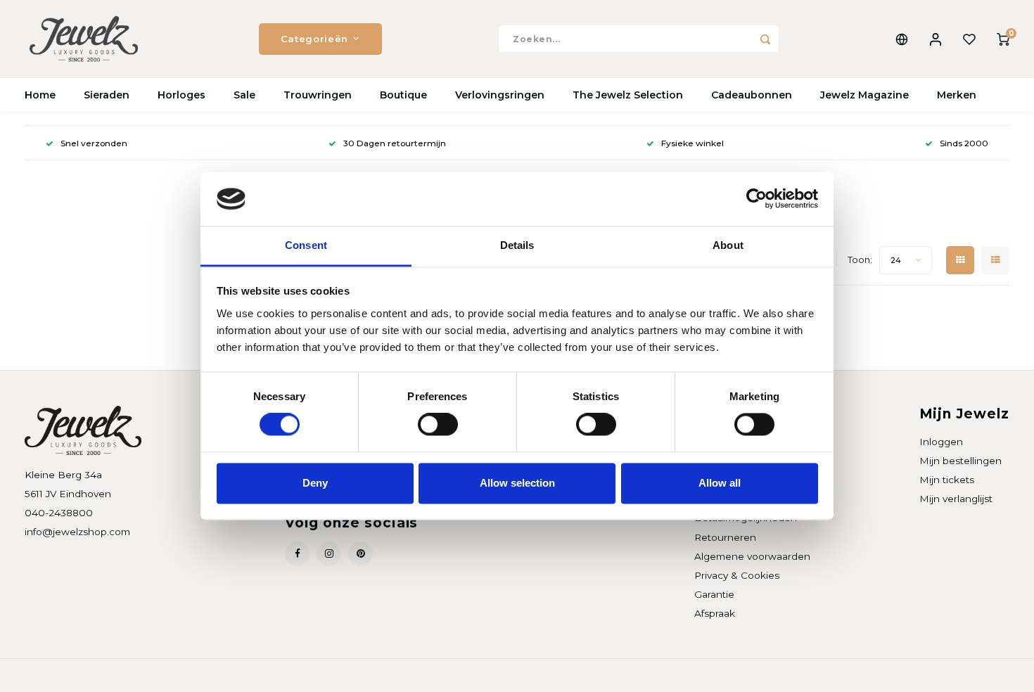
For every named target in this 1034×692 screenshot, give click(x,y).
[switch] (438, 425)
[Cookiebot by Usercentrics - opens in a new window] (756, 199)
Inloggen (941, 441)
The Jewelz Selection (628, 95)
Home (40, 95)
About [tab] (728, 245)
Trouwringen (317, 95)
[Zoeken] (765, 39)
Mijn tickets (946, 479)
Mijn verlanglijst (955, 498)
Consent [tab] (306, 245)
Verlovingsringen (499, 95)
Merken (956, 95)
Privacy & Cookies (736, 575)
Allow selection (517, 483)
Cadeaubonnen (751, 95)
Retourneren (725, 537)
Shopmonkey (205, 675)
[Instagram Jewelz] (329, 554)
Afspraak (714, 613)
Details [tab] (517, 245)
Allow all (719, 483)
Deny (315, 483)
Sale (244, 95)
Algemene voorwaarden (752, 556)
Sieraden (106, 95)
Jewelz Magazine (864, 95)
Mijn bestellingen (960, 460)
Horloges (181, 95)
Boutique (403, 95)
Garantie (714, 594)
